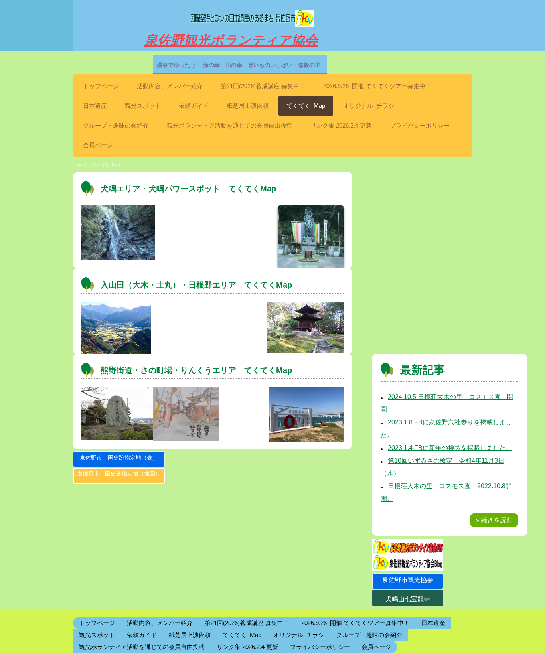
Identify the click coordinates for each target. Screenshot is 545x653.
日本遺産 (95, 105)
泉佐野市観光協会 (407, 579)
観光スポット (143, 105)
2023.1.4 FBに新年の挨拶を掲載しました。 (450, 447)
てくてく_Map (305, 105)
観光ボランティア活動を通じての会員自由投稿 (229, 125)
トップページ (101, 86)
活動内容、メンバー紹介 (170, 86)
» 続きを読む (494, 520)
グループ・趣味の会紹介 (116, 125)
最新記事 (422, 370)
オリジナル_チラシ (368, 105)
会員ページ (98, 145)
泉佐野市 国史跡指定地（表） (119, 457)
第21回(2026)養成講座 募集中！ (263, 86)
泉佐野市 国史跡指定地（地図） (119, 473)
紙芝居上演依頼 (248, 105)
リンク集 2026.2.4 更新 (341, 125)
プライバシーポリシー (420, 125)
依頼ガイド (194, 105)
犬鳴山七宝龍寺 (407, 599)
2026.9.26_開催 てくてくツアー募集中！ (377, 86)
